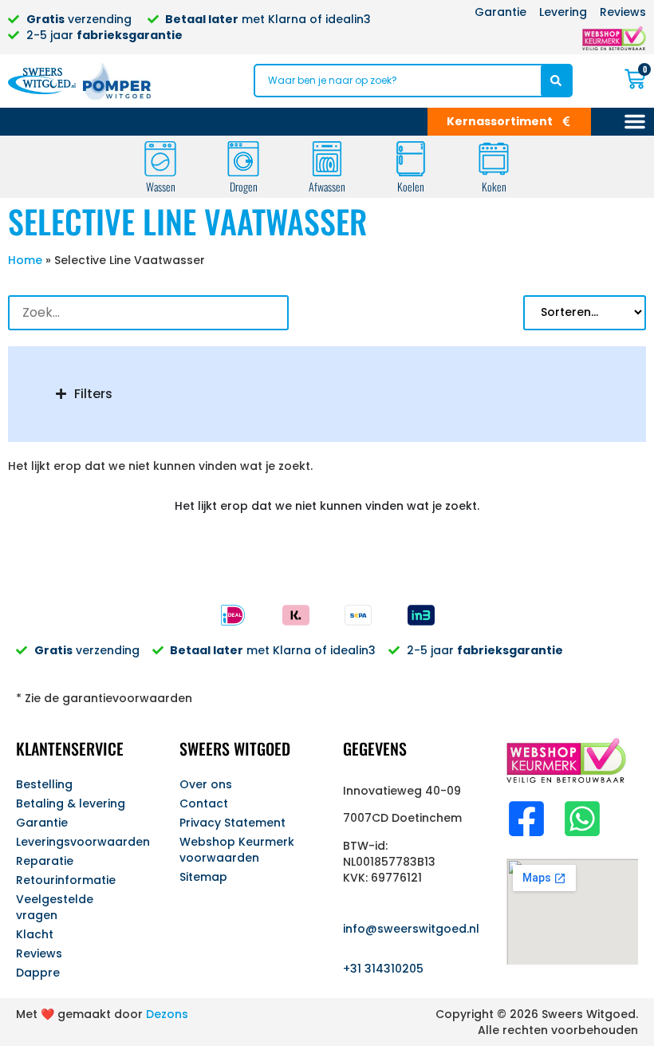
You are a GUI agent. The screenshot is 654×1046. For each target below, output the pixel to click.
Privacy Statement (232, 823)
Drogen (244, 186)
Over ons (205, 784)
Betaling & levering (70, 803)
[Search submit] (556, 80)
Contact (203, 803)
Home (25, 260)
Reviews (39, 953)
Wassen (160, 186)
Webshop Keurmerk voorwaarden (236, 850)
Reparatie (44, 861)
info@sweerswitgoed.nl (411, 929)
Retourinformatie (66, 880)
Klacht (34, 934)
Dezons (167, 1014)
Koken (494, 186)
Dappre (38, 973)
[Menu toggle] (635, 121)
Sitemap (203, 877)
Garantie (42, 823)
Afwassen (327, 186)
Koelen (410, 186)
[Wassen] (160, 158)
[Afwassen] (327, 158)
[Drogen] (243, 158)
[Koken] (493, 158)
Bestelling (44, 784)
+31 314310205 (383, 969)
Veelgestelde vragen (54, 907)
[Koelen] (410, 158)
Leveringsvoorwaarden (82, 842)
